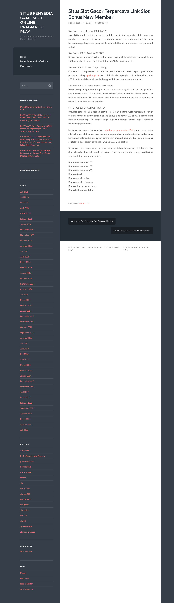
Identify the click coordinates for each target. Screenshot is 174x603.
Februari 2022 (26, 403)
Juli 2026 (24, 192)
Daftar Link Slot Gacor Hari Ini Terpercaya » (131, 230)
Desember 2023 (27, 316)
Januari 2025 (25, 273)
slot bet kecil (25, 499)
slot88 (23, 521)
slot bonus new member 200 (119, 129)
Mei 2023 (24, 354)
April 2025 (24, 257)
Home (23, 57)
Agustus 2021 (26, 414)
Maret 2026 (25, 213)
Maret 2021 (25, 419)
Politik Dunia (26, 66)
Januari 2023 (25, 376)
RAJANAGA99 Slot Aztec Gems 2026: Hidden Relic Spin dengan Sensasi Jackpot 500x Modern (36, 128)
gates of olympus (27, 461)
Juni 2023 (24, 349)
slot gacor (24, 504)
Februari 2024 (26, 305)
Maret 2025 (25, 262)
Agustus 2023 (26, 338)
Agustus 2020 (26, 424)
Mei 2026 (24, 202)
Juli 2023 (24, 343)
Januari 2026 (25, 224)
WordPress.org (26, 589)
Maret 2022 (25, 397)
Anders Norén (141, 247)
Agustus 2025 (26, 246)
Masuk (23, 573)
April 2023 (24, 359)
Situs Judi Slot (26, 551)
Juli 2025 (24, 251)
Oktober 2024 (26, 278)
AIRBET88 (24, 450)
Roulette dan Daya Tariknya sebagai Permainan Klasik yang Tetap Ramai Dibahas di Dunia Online (35, 153)
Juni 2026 (24, 197)
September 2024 (27, 284)
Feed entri (24, 578)
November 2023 (27, 322)
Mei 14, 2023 (74, 23)
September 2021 (27, 408)
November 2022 (27, 386)
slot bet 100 (25, 494)
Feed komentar (26, 584)
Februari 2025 (26, 267)
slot (21, 483)
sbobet (23, 477)
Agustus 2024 (26, 289)
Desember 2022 (27, 381)
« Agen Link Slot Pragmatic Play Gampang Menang (92, 221)
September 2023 (27, 332)
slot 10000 (25, 488)
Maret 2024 (25, 300)
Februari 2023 (26, 370)
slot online (24, 510)
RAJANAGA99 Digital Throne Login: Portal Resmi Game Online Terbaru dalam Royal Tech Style (35, 118)
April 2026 (24, 208)
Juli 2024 (24, 294)
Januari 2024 (25, 311)
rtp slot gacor (92, 75)
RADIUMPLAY (26, 472)
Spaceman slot (26, 526)
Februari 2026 (26, 219)
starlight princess (27, 532)
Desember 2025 (27, 230)
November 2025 (27, 235)
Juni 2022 (24, 392)
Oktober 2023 (26, 327)
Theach (87, 23)
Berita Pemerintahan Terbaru (34, 61)
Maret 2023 (25, 365)
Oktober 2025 (26, 240)
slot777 (23, 515)
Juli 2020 (24, 430)
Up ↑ (126, 250)
